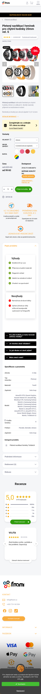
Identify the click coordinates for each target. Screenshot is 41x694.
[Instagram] (10, 610)
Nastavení (20, 691)
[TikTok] (16, 610)
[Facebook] (4, 610)
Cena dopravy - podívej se (27, 181)
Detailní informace (9, 116)
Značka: (6, 41)
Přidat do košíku (22, 189)
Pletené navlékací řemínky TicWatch (22, 445)
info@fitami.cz (12, 600)
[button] (36, 544)
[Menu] (38, 3)
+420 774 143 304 (13, 604)
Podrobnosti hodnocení (29, 37)
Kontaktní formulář (14, 618)
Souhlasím (21, 684)
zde (21, 679)
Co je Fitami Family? (16, 128)
